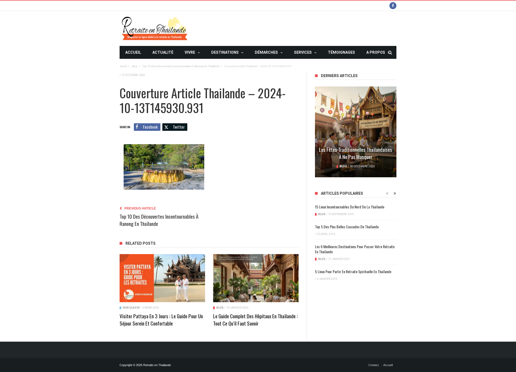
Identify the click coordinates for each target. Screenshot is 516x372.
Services (303, 52)
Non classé (131, 307)
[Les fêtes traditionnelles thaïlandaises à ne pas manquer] (355, 131)
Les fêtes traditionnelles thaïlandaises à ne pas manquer (355, 153)
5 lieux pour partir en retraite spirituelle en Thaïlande (353, 271)
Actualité (162, 52)
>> (127, 65)
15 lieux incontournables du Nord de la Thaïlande (349, 207)
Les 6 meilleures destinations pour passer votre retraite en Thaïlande (355, 249)
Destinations (225, 52)
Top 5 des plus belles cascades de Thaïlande (347, 226)
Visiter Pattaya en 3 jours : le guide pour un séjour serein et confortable (161, 319)
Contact (373, 365)
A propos (375, 52)
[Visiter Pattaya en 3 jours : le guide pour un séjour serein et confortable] (162, 278)
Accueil (133, 52)
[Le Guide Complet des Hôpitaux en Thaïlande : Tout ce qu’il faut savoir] (256, 278)
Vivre (190, 52)
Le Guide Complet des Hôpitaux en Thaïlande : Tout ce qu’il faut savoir (255, 319)
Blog (220, 307)
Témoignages (341, 52)
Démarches (266, 52)
